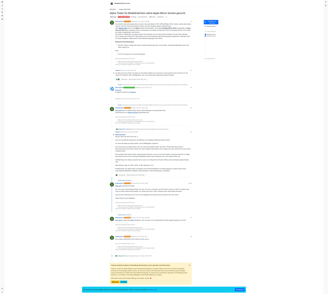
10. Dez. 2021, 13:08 (142, 183)
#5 (191, 132)
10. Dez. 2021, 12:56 (142, 108)
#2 (191, 70)
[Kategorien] (2, 5)
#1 (191, 21)
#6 (191, 183)
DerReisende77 (119, 21)
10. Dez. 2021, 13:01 (131, 132)
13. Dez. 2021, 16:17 (142, 236)
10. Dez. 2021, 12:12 (146, 87)
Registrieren (115, 282)
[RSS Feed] (166, 17)
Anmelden (124, 282)
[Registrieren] (325, 5)
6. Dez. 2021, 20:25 (142, 21)
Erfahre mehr (152, 289)
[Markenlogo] (111, 3)
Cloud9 (117, 70)
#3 (191, 87)
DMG (131, 220)
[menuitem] (325, 2)
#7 (191, 217)
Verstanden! (240, 289)
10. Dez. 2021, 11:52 (131, 70)
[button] (2, 288)
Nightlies (133, 92)
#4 (191, 108)
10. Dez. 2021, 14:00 (142, 217)
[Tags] (2, 12)
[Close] (189, 265)
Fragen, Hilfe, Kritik (124, 17)
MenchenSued (119, 87)
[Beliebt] (2, 15)
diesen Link (123, 28)
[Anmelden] (325, 2)
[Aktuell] (2, 9)
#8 (191, 236)
